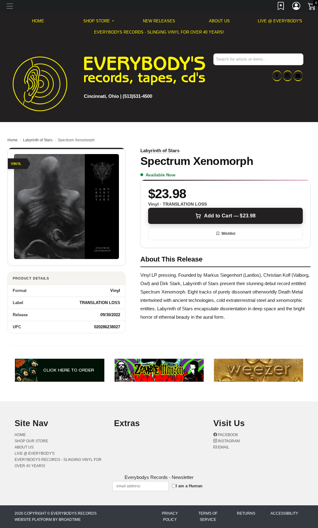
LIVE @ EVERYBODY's (280, 21)
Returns (246, 513)
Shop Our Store (31, 441)
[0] (312, 7)
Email (223, 447)
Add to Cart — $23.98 (230, 215)
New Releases (159, 21)
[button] (98, 21)
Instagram (228, 441)
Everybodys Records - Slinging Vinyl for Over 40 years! (159, 32)
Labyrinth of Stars (37, 140)
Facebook (227, 435)
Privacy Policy (170, 516)
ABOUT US (219, 21)
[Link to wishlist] (281, 7)
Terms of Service (207, 516)
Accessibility (284, 513)
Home (12, 140)
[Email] (298, 76)
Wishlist (228, 233)
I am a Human (189, 486)
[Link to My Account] (296, 7)
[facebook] (277, 76)
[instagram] (287, 76)
